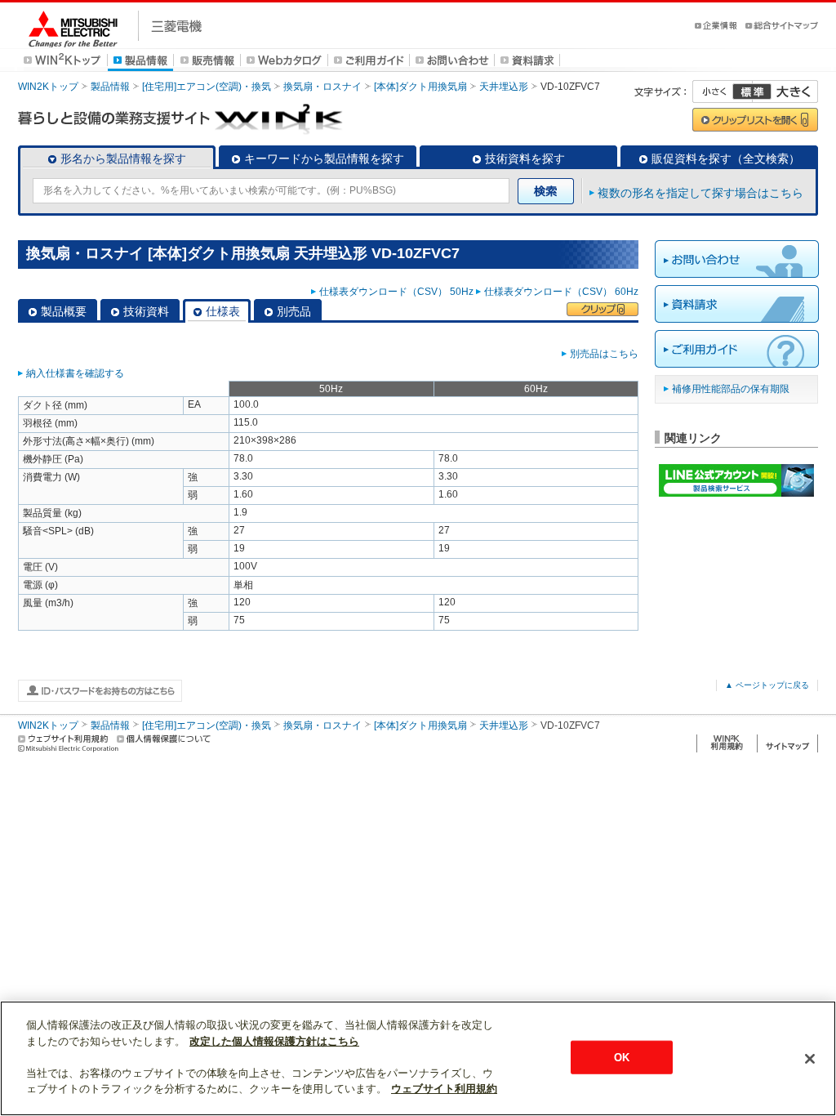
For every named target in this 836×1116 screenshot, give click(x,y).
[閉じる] (810, 1059)
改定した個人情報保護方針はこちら (274, 1041)
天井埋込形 (503, 86)
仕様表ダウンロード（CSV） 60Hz (561, 291)
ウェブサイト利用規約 (444, 1089)
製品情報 (110, 86)
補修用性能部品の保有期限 (730, 389)
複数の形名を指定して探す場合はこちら (700, 192)
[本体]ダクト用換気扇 (420, 86)
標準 (752, 91)
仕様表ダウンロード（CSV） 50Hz (396, 291)
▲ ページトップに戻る (767, 685)
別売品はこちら (604, 353)
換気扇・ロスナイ (322, 86)
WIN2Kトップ (48, 86)
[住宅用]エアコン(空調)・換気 (206, 86)
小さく (722, 91)
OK (621, 1057)
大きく (785, 91)
